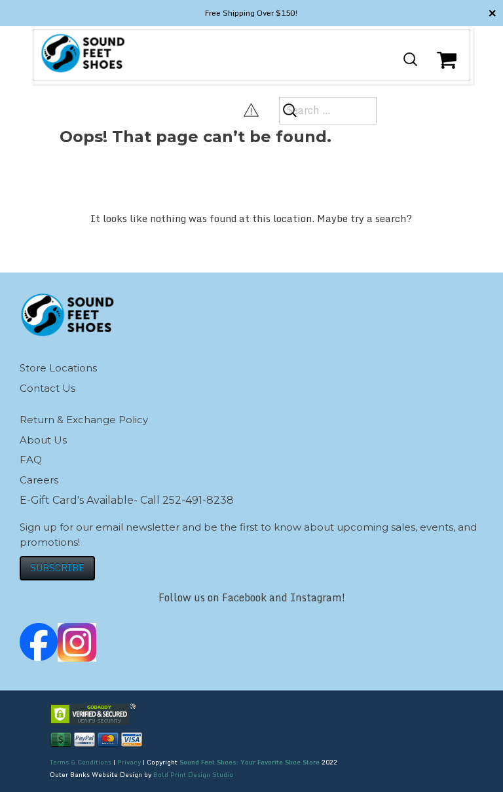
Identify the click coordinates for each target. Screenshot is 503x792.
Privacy (129, 762)
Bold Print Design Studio (193, 774)
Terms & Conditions (80, 762)
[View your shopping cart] (448, 70)
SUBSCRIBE (57, 567)
